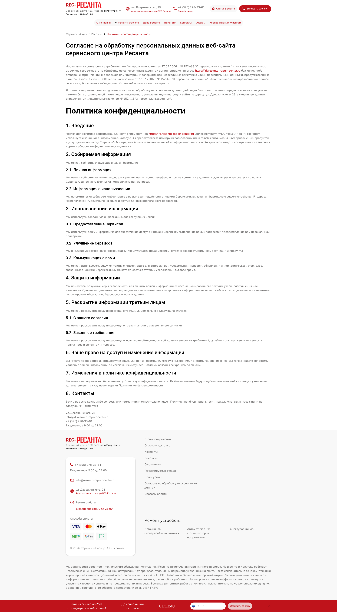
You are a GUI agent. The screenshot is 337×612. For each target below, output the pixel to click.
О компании (103, 22)
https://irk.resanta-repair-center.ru (217, 70)
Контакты (186, 22)
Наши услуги (153, 477)
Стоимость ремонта (157, 439)
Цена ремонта (151, 22)
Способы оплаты (155, 494)
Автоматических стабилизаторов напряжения (198, 533)
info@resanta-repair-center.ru (95, 480)
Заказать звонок (257, 8)
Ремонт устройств (128, 22)
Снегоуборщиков (241, 529)
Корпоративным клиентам (225, 22)
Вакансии (170, 22)
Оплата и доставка (157, 445)
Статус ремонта (225, 8)
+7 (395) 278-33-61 (191, 7)
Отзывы (200, 22)
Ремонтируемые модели (160, 470)
